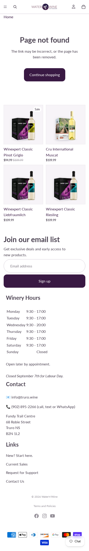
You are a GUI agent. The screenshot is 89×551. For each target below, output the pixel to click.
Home (8, 17)
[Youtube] (52, 516)
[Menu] (5, 7)
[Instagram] (44, 516)
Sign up (44, 281)
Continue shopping (44, 74)
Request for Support (22, 472)
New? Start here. (19, 455)
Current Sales (17, 464)
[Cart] (84, 7)
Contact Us (15, 481)
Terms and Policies (45, 506)
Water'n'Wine (50, 496)
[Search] (15, 7)
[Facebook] (36, 516)
